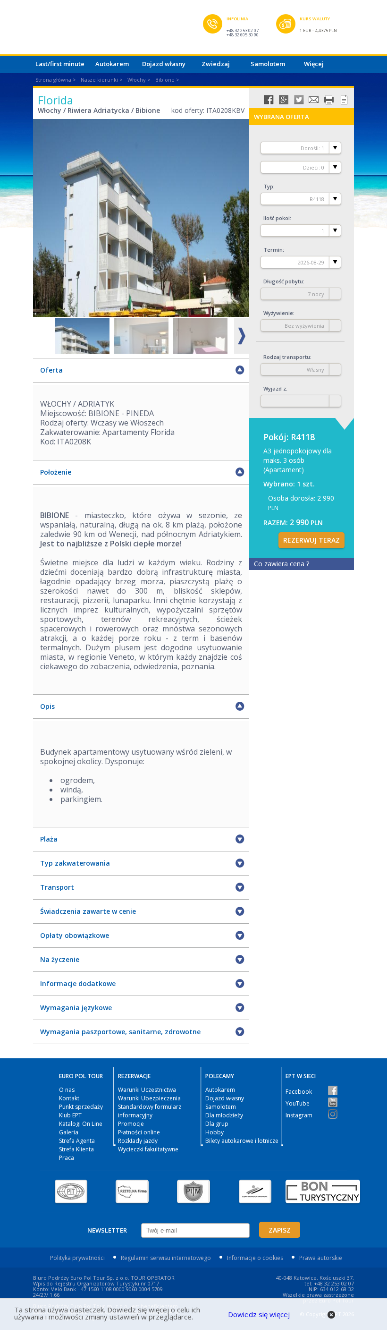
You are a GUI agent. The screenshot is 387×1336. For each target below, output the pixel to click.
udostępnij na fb (268, 99)
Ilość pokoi (276, 217)
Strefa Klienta (76, 1149)
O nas (67, 1090)
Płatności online (139, 1132)
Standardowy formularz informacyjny (149, 1111)
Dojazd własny (163, 64)
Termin (273, 249)
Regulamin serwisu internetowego (166, 1258)
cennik (344, 99)
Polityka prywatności (77, 1258)
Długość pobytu (283, 281)
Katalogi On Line (80, 1124)
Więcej (314, 64)
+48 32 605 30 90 (243, 35)
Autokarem (112, 64)
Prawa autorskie (320, 1258)
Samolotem (268, 64)
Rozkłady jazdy (138, 1141)
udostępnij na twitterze (299, 99)
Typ (268, 186)
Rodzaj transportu (286, 356)
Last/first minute (59, 64)
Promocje (131, 1124)
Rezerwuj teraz (311, 540)
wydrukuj (329, 99)
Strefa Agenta (77, 1141)
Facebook (299, 1092)
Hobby (214, 1132)
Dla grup (216, 1124)
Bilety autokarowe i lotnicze (241, 1141)
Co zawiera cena (281, 563)
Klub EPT (70, 1115)
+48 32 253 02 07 (243, 30)
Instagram (299, 1115)
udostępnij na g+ (283, 99)
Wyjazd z (274, 388)
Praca (66, 1158)
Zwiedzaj (216, 64)
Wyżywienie (278, 312)
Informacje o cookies (255, 1258)
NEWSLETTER (107, 1230)
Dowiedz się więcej (259, 1314)
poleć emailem (314, 99)
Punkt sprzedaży (81, 1107)
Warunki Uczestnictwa (147, 1090)
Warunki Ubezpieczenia (149, 1098)
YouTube (298, 1103)
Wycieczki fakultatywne (148, 1149)
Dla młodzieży (224, 1115)
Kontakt (69, 1098)
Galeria (68, 1132)
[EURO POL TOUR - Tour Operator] (118, 29)
